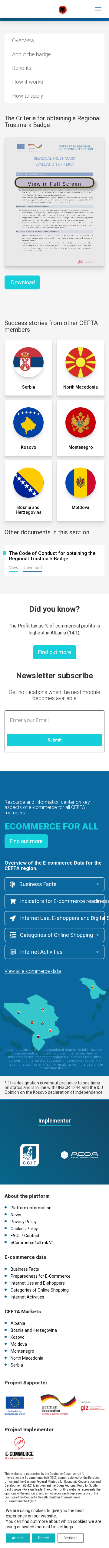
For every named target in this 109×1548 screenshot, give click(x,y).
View (13, 567)
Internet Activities (41, 952)
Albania (18, 1323)
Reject (43, 1538)
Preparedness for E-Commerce (41, 1276)
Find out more (54, 652)
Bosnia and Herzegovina (34, 1330)
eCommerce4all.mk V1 (32, 1242)
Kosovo (18, 1337)
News (16, 1214)
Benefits (21, 68)
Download (23, 282)
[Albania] (31, 6)
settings (65, 1526)
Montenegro (22, 1351)
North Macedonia (27, 1358)
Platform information (31, 1207)
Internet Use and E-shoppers (38, 1283)
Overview (23, 40)
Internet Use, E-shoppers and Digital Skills (61, 918)
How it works (27, 82)
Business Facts (37, 884)
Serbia (17, 1365)
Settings (71, 1538)
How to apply (27, 96)
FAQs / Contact (25, 1235)
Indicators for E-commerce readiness (61, 901)
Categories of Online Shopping (56, 935)
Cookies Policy (24, 1228)
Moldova (19, 1344)
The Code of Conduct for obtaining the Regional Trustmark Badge (52, 556)
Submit (55, 740)
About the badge (31, 54)
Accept (18, 1538)
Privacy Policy (24, 1221)
